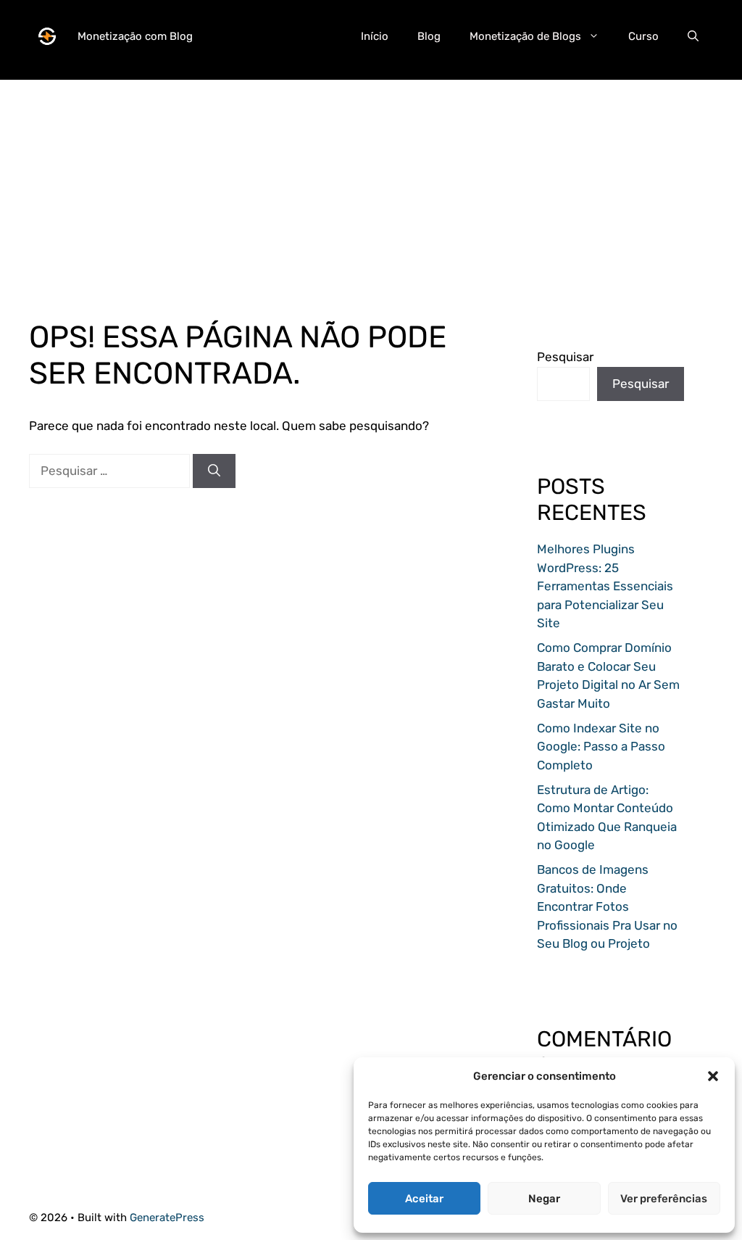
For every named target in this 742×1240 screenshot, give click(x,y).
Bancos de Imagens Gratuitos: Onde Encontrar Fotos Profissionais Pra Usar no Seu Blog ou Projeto (607, 906)
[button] (713, 1076)
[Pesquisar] (214, 471)
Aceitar (424, 1198)
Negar (544, 1198)
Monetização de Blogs (525, 36)
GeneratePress (167, 1217)
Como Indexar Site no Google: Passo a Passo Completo (601, 746)
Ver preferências (663, 1198)
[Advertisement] (371, 181)
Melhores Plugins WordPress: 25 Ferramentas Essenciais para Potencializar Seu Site (605, 586)
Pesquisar (565, 357)
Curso (643, 36)
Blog (429, 36)
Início (374, 36)
